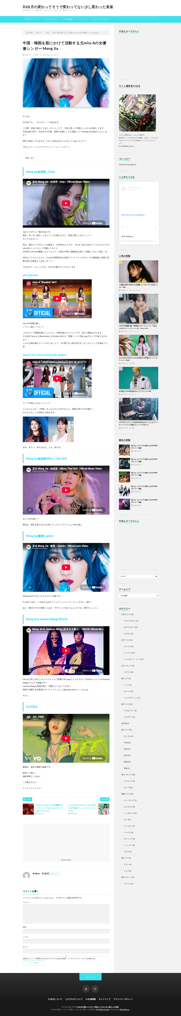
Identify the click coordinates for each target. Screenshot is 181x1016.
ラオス (126, 852)
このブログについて (50, 19)
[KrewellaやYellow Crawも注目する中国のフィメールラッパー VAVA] (103, 809)
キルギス (127, 633)
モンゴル (127, 736)
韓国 (125, 762)
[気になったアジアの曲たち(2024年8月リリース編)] (124, 450)
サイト (25, 947)
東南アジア (125, 794)
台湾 (125, 749)
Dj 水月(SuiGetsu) (141, 241)
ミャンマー (128, 845)
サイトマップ (83, 19)
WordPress (124, 1010)
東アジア (124, 730)
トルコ (126, 871)
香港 (125, 768)
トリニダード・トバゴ (132, 659)
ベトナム (127, 832)
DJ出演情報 (68, 19)
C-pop (44, 54)
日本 (125, 755)
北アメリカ (125, 640)
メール (25, 937)
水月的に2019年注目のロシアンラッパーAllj (135, 391)
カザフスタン (129, 627)
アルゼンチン (129, 710)
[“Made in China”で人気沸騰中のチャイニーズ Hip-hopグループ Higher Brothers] (28, 809)
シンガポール (129, 813)
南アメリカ (125, 704)
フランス (127, 884)
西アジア (124, 858)
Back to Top (90, 977)
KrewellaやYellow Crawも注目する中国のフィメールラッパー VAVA (82, 808)
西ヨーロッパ (126, 877)
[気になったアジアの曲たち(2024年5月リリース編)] (124, 490)
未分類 (124, 723)
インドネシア (135, 290)
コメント (26, 902)
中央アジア (125, 614)
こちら (131, 146)
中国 (36, 54)
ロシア (133, 394)
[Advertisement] (66, 840)
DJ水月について (31, 19)
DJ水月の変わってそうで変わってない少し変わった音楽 (68, 6)
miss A (55, 54)
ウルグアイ (128, 717)
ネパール (127, 691)
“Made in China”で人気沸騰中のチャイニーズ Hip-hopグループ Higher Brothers (49, 808)
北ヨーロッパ (126, 666)
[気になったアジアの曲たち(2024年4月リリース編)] (124, 504)
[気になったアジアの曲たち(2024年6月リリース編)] (124, 477)
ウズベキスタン (130, 621)
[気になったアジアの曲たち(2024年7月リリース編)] (124, 463)
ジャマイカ (128, 653)
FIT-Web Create (102, 1010)
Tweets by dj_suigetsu (127, 164)
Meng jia (49, 54)
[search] (156, 576)
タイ (125, 819)
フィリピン (128, 826)
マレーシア (135, 331)
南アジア (124, 678)
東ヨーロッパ (126, 775)
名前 (24, 927)
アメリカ (127, 646)
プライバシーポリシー (101, 19)
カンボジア (128, 807)
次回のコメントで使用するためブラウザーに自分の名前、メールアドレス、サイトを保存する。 (60, 958)
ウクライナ (128, 781)
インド (126, 685)
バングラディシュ (131, 698)
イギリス (127, 672)
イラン (126, 864)
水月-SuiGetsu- (127, 236)
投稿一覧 (54, 874)
